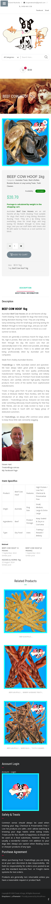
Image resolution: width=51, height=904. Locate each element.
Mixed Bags (25, 748)
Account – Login (9, 772)
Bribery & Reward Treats (32, 692)
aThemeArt (16, 896)
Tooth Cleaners (38, 748)
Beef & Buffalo (34, 180)
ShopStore (6, 896)
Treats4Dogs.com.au (10, 467)
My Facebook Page (10, 470)
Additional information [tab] (26, 293)
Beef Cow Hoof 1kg (20, 268)
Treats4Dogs (7, 365)
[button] (45, 122)
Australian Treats (21, 180)
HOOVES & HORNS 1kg (11, 560)
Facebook (39, 10)
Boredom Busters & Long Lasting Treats (21, 183)
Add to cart (20, 254)
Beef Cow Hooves (25, 211)
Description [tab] (25, 288)
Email (47, 10)
